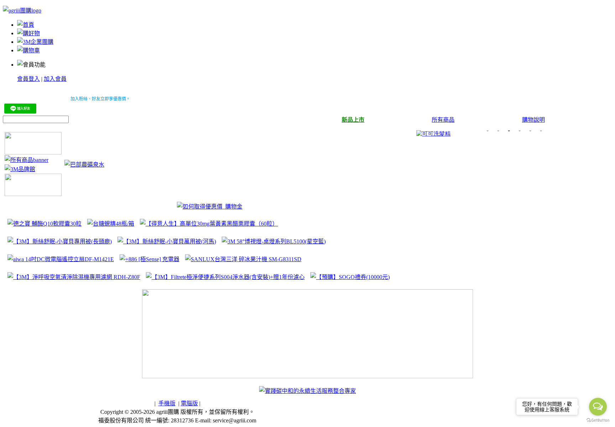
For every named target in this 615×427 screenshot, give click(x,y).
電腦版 (189, 403)
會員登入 (28, 79)
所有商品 (443, 120)
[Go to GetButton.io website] (598, 420)
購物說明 (533, 120)
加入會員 (55, 79)
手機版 (166, 403)
